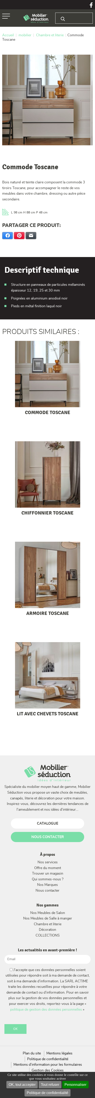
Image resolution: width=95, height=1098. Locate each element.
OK (15, 1029)
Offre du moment (47, 868)
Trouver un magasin (47, 873)
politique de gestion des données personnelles (46, 1009)
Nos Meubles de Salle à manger (47, 918)
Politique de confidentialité (47, 1093)
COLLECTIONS (48, 935)
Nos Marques (47, 885)
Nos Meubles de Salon (47, 913)
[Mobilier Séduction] (36, 18)
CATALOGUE (47, 823)
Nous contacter (47, 890)
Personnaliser (75, 1084)
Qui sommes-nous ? (47, 879)
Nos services (48, 862)
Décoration (47, 929)
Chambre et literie (47, 924)
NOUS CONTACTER (47, 837)
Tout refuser (50, 1084)
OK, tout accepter (22, 1084)
